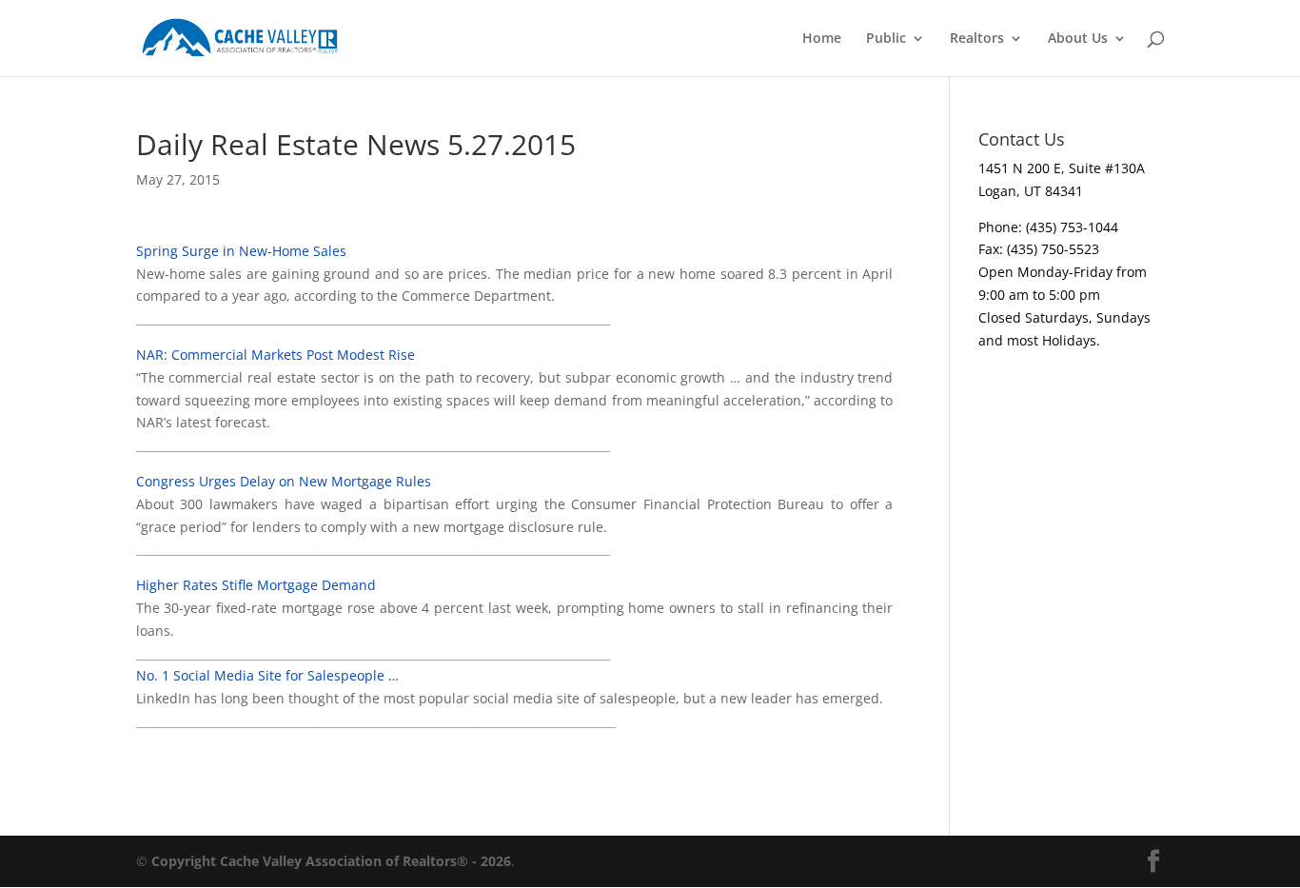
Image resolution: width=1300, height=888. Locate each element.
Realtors (977, 39)
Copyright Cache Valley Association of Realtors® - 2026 (331, 861)
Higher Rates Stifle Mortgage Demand (256, 585)
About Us (1078, 39)
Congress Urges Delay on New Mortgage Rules (283, 481)
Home (821, 39)
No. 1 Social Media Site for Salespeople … (267, 675)
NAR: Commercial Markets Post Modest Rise (275, 354)
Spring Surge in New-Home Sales (241, 251)
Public (886, 39)
